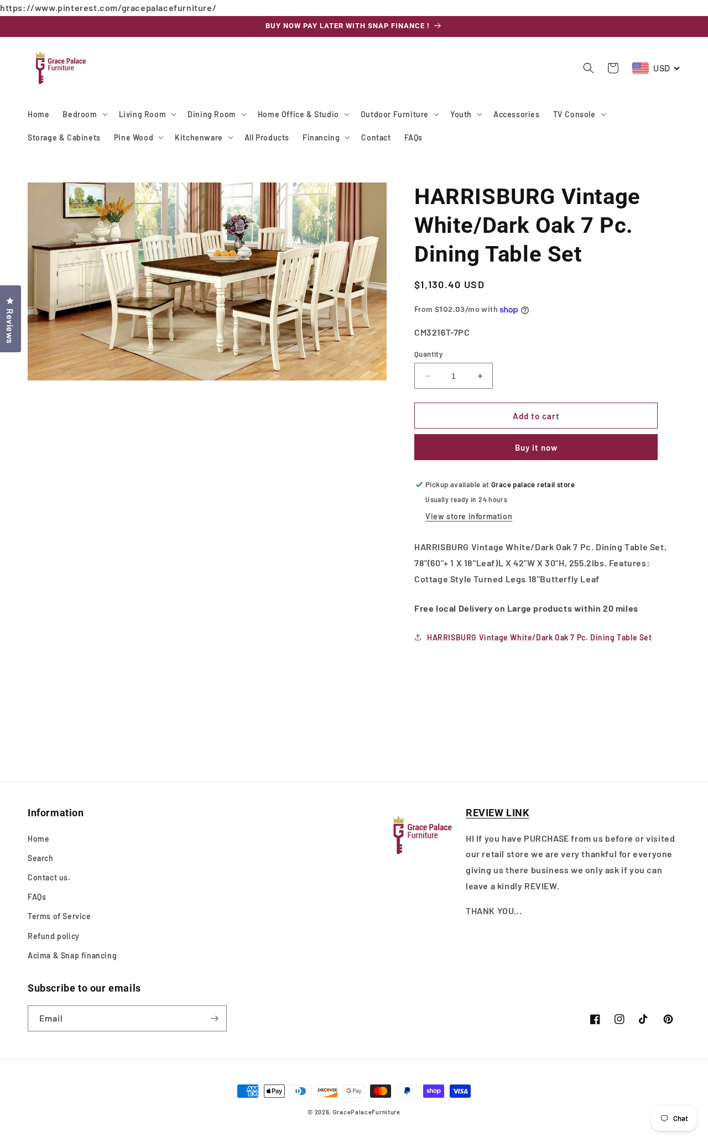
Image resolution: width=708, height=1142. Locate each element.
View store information (468, 516)
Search (41, 858)
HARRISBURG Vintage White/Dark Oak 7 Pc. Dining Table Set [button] (539, 637)
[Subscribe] (214, 1018)
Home (38, 838)
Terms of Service (59, 916)
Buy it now (536, 447)
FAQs (37, 896)
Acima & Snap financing (72, 955)
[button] (84, 114)
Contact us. (49, 877)
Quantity (428, 354)
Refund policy (54, 936)
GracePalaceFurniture (366, 1111)
